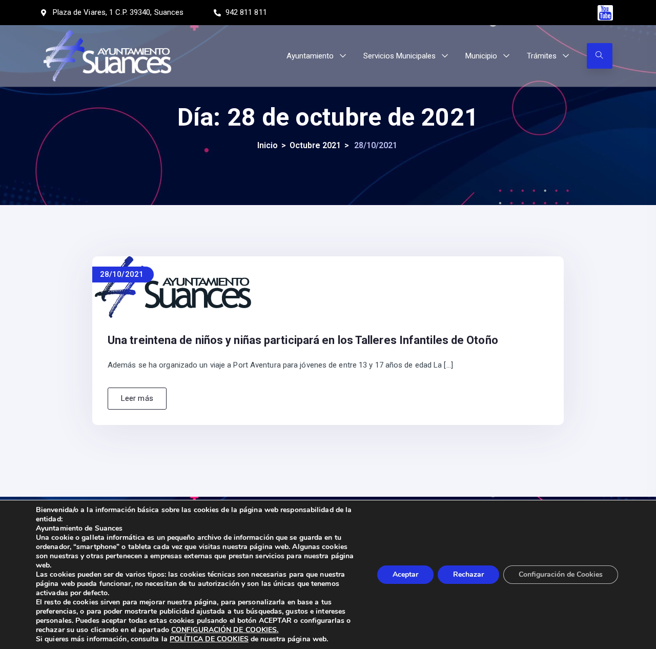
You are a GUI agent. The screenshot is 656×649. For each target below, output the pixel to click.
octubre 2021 (315, 145)
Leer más (137, 398)
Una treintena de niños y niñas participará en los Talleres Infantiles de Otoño (303, 340)
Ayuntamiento (310, 55)
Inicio (267, 145)
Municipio (481, 55)
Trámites (542, 55)
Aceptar (405, 574)
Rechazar (468, 574)
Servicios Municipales (399, 55)
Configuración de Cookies (561, 574)
